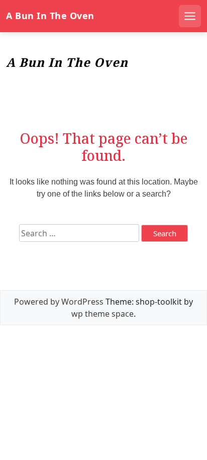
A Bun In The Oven (50, 16)
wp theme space (102, 313)
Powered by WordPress (59, 301)
